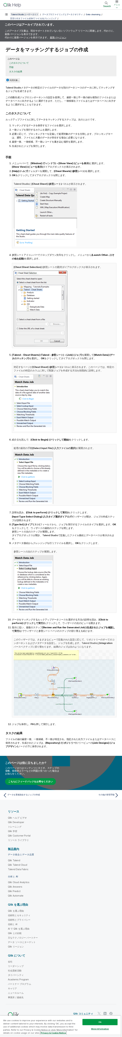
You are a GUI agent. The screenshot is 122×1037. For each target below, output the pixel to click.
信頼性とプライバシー (19, 919)
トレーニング (14, 826)
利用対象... (14, 80)
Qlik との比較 (15, 933)
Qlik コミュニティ (83, 1013)
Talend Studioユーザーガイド (24, 14)
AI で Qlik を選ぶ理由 (18, 928)
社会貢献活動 (14, 970)
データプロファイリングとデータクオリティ (62, 14)
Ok (99, 1022)
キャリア (12, 988)
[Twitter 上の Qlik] (99, 1013)
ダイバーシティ (16, 975)
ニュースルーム (16, 992)
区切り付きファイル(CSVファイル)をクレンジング (33, 18)
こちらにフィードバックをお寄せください (30, 781)
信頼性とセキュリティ (19, 915)
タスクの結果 (15, 71)
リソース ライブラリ (18, 840)
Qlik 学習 (12, 831)
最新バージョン (58, 37)
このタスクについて (19, 62)
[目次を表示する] (6, 14)
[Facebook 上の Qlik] (111, 1013)
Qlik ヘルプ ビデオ (17, 817)
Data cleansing (93, 14)
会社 (10, 961)
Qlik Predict (14, 891)
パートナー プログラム (19, 984)
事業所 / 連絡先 (16, 997)
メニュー (117, 6)
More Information (100, 1029)
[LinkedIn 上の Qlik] (105, 1013)
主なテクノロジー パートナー (23, 937)
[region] (60, 1026)
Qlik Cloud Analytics (18, 882)
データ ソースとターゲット (22, 942)
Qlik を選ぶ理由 (16, 910)
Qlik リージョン (16, 946)
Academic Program (18, 979)
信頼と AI (12, 924)
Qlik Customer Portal (19, 835)
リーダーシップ (16, 966)
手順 (11, 67)
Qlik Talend (14, 860)
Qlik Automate (15, 895)
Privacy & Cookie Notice (53, 1033)
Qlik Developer (16, 822)
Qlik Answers (15, 886)
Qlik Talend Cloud (17, 864)
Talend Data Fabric (18, 869)
